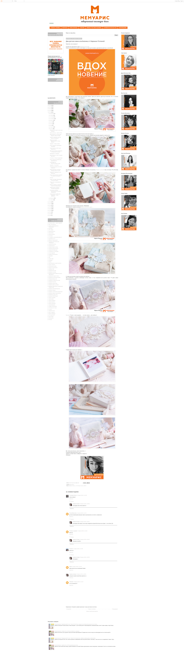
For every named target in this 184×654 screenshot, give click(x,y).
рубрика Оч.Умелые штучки (54, 280)
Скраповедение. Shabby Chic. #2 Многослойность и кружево (67, 631)
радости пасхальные (53, 267)
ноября (51, 115)
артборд (50, 228)
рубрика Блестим (52, 270)
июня (51, 123)
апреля (51, 127)
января (51, 199)
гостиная (51, 235)
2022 (50, 107)
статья (50, 309)
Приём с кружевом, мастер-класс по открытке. (55, 138)
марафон (51, 255)
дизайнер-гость (52, 238)
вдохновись (72, 484)
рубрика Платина (52, 281)
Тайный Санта (52, 310)
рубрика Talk (51, 269)
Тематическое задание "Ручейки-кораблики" (54, 188)
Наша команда (73, 27)
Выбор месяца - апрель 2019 (56, 132)
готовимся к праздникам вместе (55, 237)
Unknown (71, 581)
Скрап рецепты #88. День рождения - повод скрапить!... (55, 195)
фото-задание (52, 312)
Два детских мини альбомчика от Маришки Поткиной (56, 151)
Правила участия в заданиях (94, 27)
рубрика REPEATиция (53, 296)
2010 (50, 213)
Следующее (68, 609)
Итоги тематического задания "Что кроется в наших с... (56, 176)
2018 (50, 201)
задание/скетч (52, 245)
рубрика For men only (53, 294)
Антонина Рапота (73, 495)
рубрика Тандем (52, 290)
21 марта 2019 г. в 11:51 (81, 513)
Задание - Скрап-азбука (55, 143)
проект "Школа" (52, 264)
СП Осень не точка (53, 307)
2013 (50, 210)
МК (49, 257)
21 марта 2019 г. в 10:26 (82, 495)
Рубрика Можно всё (53, 278)
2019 (50, 112)
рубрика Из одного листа (54, 276)
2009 (50, 215)
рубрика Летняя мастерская (54, 277)
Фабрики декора (99, 169)
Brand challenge (52, 313)
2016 (50, 205)
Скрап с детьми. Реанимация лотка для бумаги (56, 180)
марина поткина (76, 503)
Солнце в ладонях (73, 530)
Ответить (71, 498)
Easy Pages (51, 316)
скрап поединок (52, 300)
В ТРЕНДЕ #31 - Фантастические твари (55, 163)
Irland (70, 566)
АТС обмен (51, 229)
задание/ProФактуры (53, 250)
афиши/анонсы (52, 231)
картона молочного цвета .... (87, 207)
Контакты (64, 27)
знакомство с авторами (53, 251)
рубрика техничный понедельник (55, 291)
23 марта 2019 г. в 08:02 (85, 557)
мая (51, 125)
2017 (50, 203)
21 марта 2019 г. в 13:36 (78, 548)
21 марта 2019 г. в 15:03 (77, 566)
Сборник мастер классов (110, 27)
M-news (51, 177)
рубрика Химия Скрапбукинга (55, 293)
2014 (50, 208)
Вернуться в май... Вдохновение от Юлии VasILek (55, 141)
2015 (50, 207)
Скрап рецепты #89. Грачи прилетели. (55, 149)
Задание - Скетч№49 (54, 165)
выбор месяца (52, 234)
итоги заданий (52, 252)
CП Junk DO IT (52, 315)
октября (52, 116)
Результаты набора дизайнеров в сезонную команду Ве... (55, 191)
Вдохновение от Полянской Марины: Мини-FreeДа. (55, 135)
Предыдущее (115, 609)
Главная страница (55, 27)
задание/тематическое (53, 248)
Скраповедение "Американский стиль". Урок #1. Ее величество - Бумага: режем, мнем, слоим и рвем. (75, 638)
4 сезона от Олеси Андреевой (56, 158)
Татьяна (71, 548)
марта (51, 128)
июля (51, 121)
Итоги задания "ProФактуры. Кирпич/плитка (56, 160)
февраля (52, 198)
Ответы (72, 501)
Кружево (68, 315)
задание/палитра (52, 244)
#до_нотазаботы (52, 224)
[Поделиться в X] (86, 483)
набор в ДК (51, 258)
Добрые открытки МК (53, 240)
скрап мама (51, 299)
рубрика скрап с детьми (54, 284)
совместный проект (53, 306)
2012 (50, 212)
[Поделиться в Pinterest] (89, 483)
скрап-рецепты (52, 301)
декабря (52, 113)
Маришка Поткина (85, 46)
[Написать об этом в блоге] (85, 483)
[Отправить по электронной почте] (83, 483)
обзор (50, 261)
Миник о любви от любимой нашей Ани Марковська (55, 185)
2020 (50, 110)
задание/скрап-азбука (53, 247)
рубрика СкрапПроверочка (54, 288)
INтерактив (51, 318)
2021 (50, 108)
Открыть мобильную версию (92, 611)
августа (51, 120)
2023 (50, 105)
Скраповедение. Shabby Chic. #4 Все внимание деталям (66, 645)
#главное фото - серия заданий (55, 222)
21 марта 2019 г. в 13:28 (82, 530)
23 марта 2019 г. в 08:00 (85, 503)
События (82, 27)
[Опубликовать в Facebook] (87, 483)
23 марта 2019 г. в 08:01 (85, 521)
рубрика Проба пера (53, 283)
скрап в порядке (52, 297)
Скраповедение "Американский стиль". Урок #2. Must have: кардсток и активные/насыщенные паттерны (76, 624)
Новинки (50, 260)
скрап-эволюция (52, 303)
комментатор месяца (53, 254)
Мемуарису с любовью (54, 153)
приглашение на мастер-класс (55, 263)
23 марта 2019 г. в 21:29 (78, 581)
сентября (52, 118)
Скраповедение (122, 27)
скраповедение (52, 304)
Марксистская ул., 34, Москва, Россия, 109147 (77, 485)
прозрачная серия (52, 266)
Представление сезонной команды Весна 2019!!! (55, 170)
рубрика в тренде (52, 272)
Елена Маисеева (72, 513)
